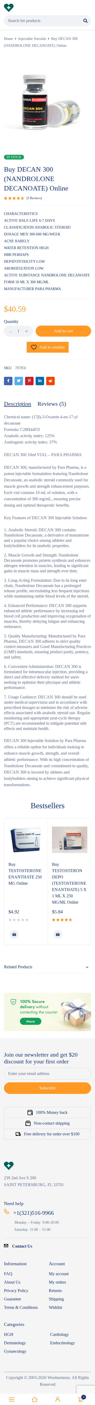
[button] (14, 934)
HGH (8, 1334)
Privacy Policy (16, 1290)
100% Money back (52, 1112)
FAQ (8, 1274)
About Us (12, 1282)
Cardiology (59, 1334)
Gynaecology (15, 1351)
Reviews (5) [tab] (51, 403)
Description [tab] (17, 403)
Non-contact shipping (52, 1123)
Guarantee (12, 1299)
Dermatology (15, 1343)
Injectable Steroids (32, 39)
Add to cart (63, 331)
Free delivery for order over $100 (51, 1134)
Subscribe (47, 1088)
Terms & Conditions (21, 1307)
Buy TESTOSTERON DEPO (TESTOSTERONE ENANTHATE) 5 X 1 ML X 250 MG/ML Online (69, 883)
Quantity (11, 321)
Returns (55, 1290)
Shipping (56, 1299)
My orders (57, 1282)
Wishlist (55, 1307)
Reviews (34, 198)
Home (8, 39)
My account (59, 1274)
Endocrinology (62, 1343)
